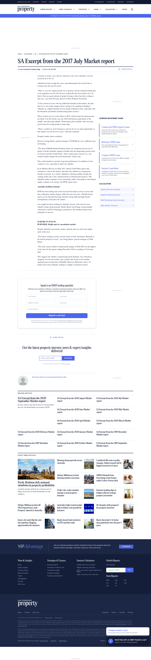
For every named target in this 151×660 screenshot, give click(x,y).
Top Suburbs (28, 54)
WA (116, 580)
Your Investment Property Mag (30, 69)
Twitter (113, 612)
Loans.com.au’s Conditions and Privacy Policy (70, 322)
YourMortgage (63, 640)
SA (35, 54)
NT (116, 585)
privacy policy (66, 363)
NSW (108, 580)
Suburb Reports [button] (46, 9)
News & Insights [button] (65, 9)
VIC (107, 583)
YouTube (130, 612)
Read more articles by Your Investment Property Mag (49, 377)
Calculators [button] (110, 9)
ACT (125, 580)
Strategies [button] (83, 9)
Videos (124, 9)
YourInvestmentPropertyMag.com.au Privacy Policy (44, 322)
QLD (107, 585)
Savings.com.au (44, 640)
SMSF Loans (96, 16)
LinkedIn (122, 612)
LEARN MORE (126, 546)
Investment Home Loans (80, 16)
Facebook (105, 612)
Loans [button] (96, 9)
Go (129, 569)
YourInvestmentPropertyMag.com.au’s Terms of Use (69, 320)
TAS (125, 583)
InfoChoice (53, 640)
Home (20, 54)
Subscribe (68, 358)
